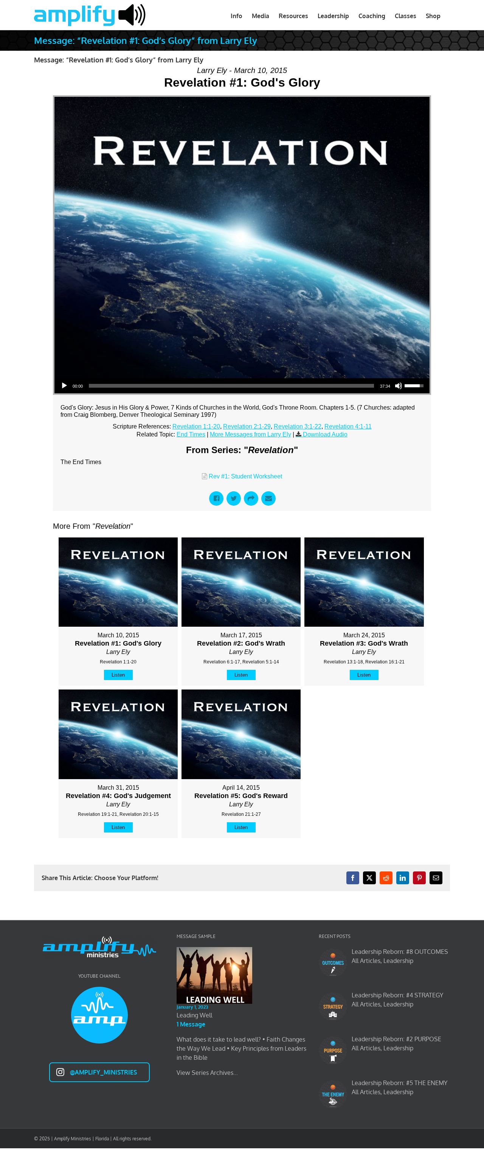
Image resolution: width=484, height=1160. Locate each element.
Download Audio (325, 434)
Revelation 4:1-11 (348, 426)
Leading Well (194, 1015)
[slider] (231, 386)
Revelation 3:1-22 (297, 426)
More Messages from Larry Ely (250, 434)
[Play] (64, 386)
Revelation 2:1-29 (247, 426)
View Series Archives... (207, 1072)
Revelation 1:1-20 (196, 426)
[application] (242, 385)
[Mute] (398, 386)
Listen (118, 675)
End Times (191, 434)
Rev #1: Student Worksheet (245, 476)
